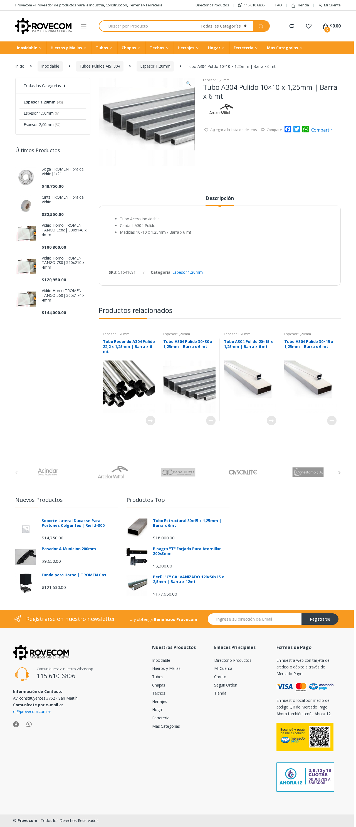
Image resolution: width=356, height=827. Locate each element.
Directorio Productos (212, 5)
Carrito (220, 676)
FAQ (278, 5)
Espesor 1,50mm (42, 113)
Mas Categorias (282, 47)
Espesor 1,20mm (155, 66)
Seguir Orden (225, 685)
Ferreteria (243, 47)
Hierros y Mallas (66, 47)
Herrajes (186, 47)
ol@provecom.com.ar (32, 711)
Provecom (27, 820)
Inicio (19, 66)
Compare (274, 129)
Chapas (129, 47)
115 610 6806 (254, 5)
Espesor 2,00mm (42, 124)
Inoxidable (27, 47)
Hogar (214, 47)
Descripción (220, 198)
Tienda (303, 5)
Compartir (321, 130)
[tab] (220, 201)
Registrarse (320, 619)
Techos (157, 47)
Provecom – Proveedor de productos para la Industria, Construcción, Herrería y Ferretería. (89, 5)
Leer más (150, 420)
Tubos (102, 47)
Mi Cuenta (332, 5)
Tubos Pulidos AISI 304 (100, 66)
